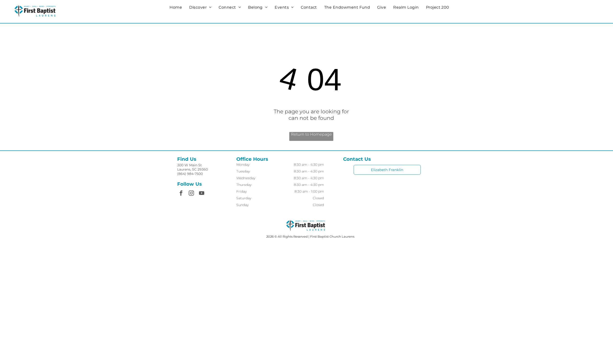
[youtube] (201, 193)
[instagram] (191, 193)
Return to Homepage (311, 134)
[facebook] (181, 193)
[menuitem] (176, 7)
